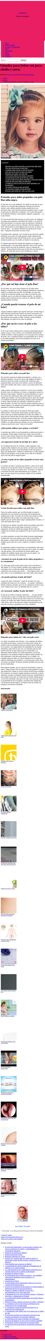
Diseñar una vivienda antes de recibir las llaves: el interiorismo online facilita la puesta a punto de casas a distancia (23, 1260)
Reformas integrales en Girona (15, 1256)
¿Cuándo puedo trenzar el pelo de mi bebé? (19, 170)
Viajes (7, 53)
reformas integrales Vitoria (13, 1254)
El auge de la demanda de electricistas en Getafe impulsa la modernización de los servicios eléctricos (24, 1287)
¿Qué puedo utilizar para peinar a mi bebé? (19, 176)
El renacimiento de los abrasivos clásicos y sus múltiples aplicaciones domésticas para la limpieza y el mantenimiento (23, 1277)
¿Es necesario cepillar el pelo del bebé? (18, 189)
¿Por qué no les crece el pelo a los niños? (18, 172)
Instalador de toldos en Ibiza (14, 1273)
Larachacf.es (22, 13)
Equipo (7, 55)
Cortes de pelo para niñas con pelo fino (18, 181)
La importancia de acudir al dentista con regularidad (22, 1319)
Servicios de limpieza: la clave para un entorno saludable (23, 1321)
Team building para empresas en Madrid (18, 1264)
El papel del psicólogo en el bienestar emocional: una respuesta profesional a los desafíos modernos (22, 1316)
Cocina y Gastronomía (12, 47)
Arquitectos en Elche (12, 1281)
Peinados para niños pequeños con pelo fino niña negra (23, 166)
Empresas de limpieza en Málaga (16, 1253)
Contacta (8, 56)
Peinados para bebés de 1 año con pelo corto (19, 191)
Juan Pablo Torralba (27, 74)
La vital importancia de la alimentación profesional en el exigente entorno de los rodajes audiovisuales (23, 1270)
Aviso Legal (7, 1334)
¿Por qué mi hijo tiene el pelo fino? (16, 168)
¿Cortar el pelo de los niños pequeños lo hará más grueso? (24, 179)
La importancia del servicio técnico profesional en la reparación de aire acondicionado (22, 1304)
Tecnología (8, 51)
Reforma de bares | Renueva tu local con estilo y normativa (24, 1302)
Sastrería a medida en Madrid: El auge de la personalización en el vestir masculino (19, 1291)
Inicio (7, 43)
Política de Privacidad (10, 1338)
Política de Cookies (9, 1336)
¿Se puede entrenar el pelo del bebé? (17, 187)
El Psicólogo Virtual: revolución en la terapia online (22, 1322)
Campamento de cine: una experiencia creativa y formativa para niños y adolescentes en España (24, 1295)
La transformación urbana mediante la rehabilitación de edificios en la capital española (23, 1267)
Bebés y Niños (10, 45)
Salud (7, 49)
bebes (10, 1235)
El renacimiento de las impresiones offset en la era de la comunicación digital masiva (23, 1284)
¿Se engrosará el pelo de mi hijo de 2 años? (19, 177)
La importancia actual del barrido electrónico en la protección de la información (21, 1308)
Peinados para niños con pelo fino (16, 174)
